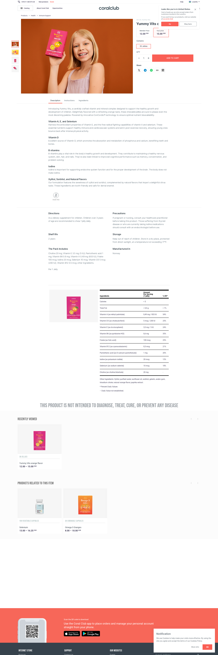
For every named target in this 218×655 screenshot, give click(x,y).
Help (181, 2)
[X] (139, 70)
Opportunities (57, 8)
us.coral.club (168, 19)
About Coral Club (43, 8)
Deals (52, 2)
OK (207, 647)
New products (43, 2)
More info (195, 647)
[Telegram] (145, 70)
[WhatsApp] (151, 70)
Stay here (188, 24)
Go (170, 24)
